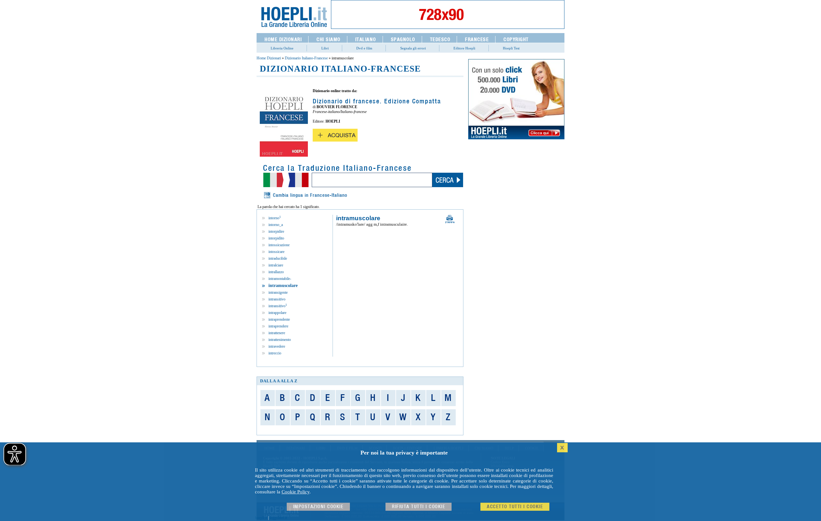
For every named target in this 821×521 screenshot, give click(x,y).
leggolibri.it (278, 518)
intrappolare (277, 312)
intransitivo (276, 299)
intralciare (275, 265)
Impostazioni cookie (318, 506)
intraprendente (279, 319)
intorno (274, 218)
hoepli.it (261, 518)
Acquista (335, 135)
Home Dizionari (269, 58)
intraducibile (277, 258)
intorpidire (276, 231)
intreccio (274, 353)
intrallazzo (276, 272)
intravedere (276, 346)
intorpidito (276, 238)
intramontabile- (279, 278)
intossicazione (279, 245)
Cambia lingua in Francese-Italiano (310, 195)
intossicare (276, 251)
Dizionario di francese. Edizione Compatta (377, 101)
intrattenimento (279, 339)
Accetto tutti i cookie (515, 506)
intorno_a (275, 224)
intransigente (278, 292)
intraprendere (278, 326)
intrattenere (276, 333)
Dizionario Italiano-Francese (306, 58)
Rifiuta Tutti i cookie (418, 506)
